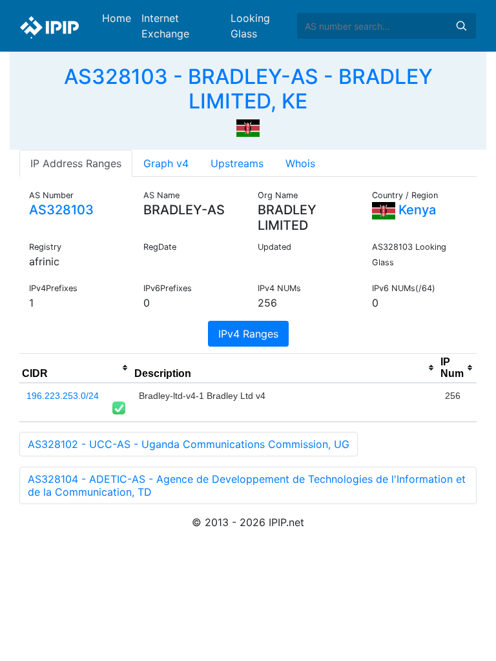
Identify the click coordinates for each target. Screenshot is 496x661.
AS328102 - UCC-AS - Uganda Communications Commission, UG (188, 444)
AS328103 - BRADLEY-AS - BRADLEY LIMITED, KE (248, 89)
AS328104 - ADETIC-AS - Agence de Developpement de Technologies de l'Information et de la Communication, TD (247, 485)
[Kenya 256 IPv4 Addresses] (248, 127)
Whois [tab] (300, 163)
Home (116, 18)
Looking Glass (250, 26)
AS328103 (61, 210)
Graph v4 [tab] (166, 163)
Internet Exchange (165, 26)
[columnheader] (75, 368)
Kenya (415, 210)
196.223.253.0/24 (62, 396)
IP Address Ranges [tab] (75, 163)
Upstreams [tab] (237, 163)
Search (461, 26)
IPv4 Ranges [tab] (248, 333)
